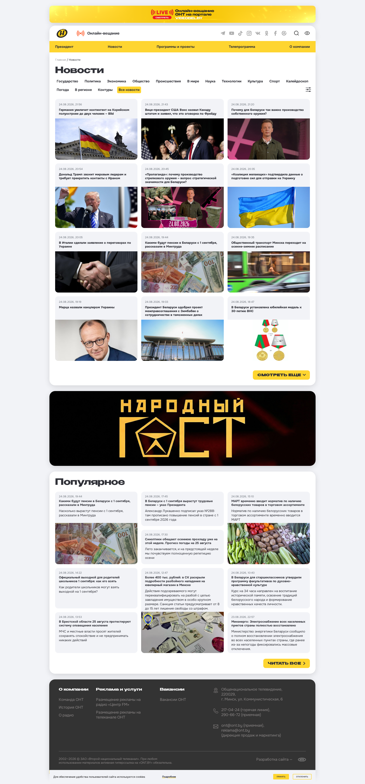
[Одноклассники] (266, 33)
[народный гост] (182, 428)
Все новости (129, 90)
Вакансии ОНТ (173, 699)
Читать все (284, 664)
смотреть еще (279, 375)
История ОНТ (71, 707)
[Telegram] (223, 33)
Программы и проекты (175, 47)
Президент (64, 47)
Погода (63, 90)
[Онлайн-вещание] (182, 14)
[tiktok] (240, 33)
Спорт (274, 81)
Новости (115, 47)
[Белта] (299, 759)
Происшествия (168, 81)
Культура (255, 81)
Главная (60, 60)
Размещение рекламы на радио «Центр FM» (118, 702)
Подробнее (169, 776)
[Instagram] (249, 33)
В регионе (83, 90)
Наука (210, 81)
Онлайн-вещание (103, 33)
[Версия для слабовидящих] (307, 33)
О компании (300, 47)
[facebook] (275, 33)
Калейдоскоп (297, 81)
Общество (141, 81)
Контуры (105, 90)
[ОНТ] (62, 33)
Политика (93, 81)
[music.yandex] (284, 33)
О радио (66, 715)
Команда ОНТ (71, 699)
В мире (193, 81)
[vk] (258, 33)
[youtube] (231, 33)
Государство (67, 81)
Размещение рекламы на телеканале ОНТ (118, 715)
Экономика (116, 81)
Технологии (231, 81)
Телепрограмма (242, 47)
